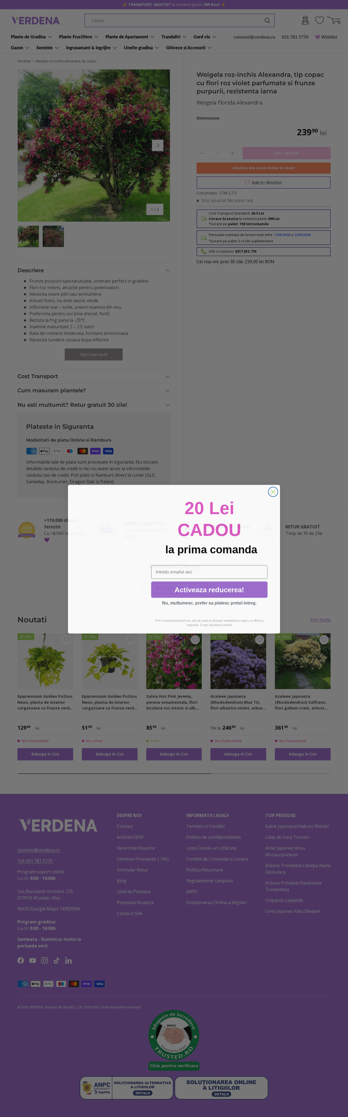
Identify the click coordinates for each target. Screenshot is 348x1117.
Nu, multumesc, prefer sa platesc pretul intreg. (209, 602)
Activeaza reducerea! (209, 589)
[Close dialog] (273, 491)
